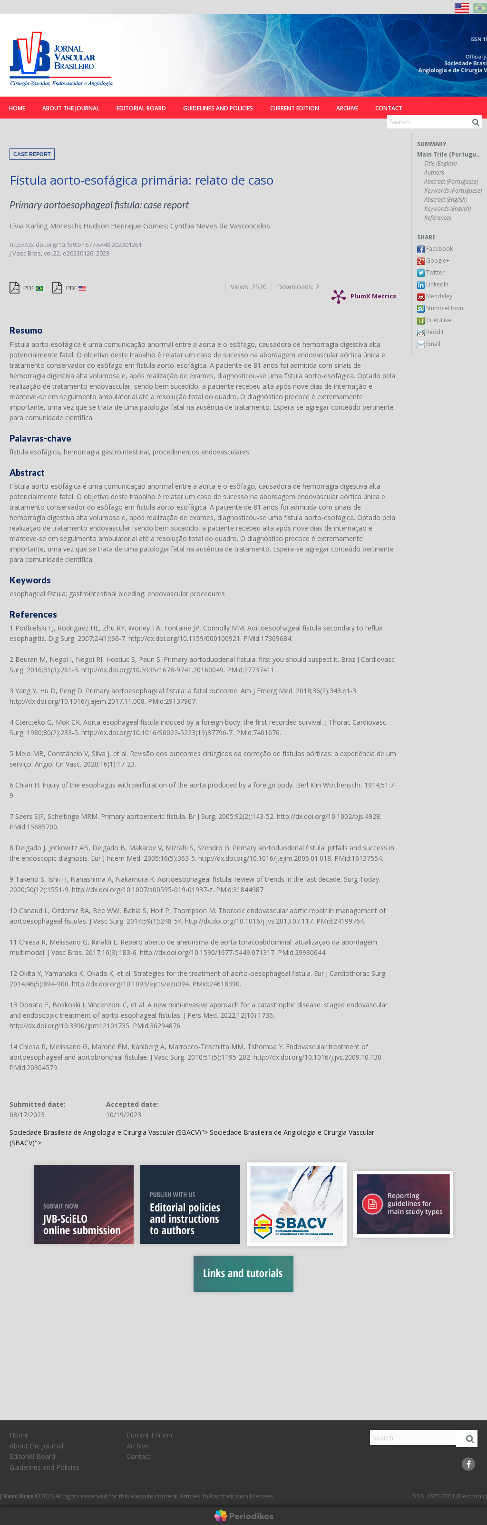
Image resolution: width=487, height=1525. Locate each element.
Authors (434, 173)
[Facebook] (468, 1464)
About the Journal (70, 108)
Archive (347, 108)
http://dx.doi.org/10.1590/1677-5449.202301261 (76, 244)
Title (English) (440, 163)
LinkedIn (436, 284)
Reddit (434, 332)
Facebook (439, 249)
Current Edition (294, 108)
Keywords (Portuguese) (453, 191)
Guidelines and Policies (218, 108)
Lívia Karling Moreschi (45, 225)
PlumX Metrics (373, 293)
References (437, 218)
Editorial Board (141, 108)
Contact (388, 108)
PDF (29, 288)
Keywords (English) (447, 209)
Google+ (437, 260)
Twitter (435, 272)
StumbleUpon (444, 308)
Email (432, 344)
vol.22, (53, 253)
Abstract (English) (445, 200)
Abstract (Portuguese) (451, 182)
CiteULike (438, 320)
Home (17, 108)
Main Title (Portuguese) (449, 154)
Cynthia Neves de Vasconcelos (220, 225)
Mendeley (438, 296)
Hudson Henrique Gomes (125, 225)
